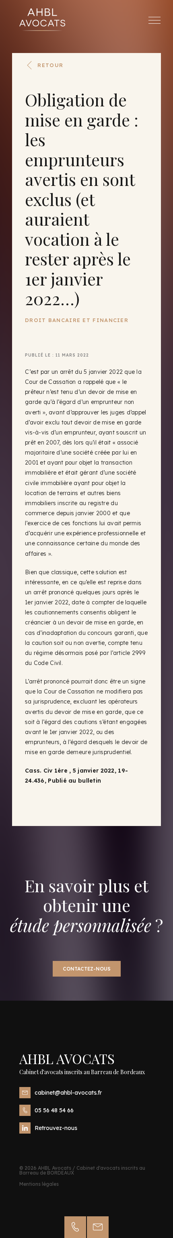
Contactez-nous (87, 969)
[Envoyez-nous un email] (98, 1227)
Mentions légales (39, 1184)
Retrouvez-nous (56, 1128)
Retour (50, 65)
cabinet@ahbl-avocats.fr (68, 1092)
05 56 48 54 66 (54, 1110)
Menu (154, 20)
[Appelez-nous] (75, 1227)
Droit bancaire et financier (76, 320)
